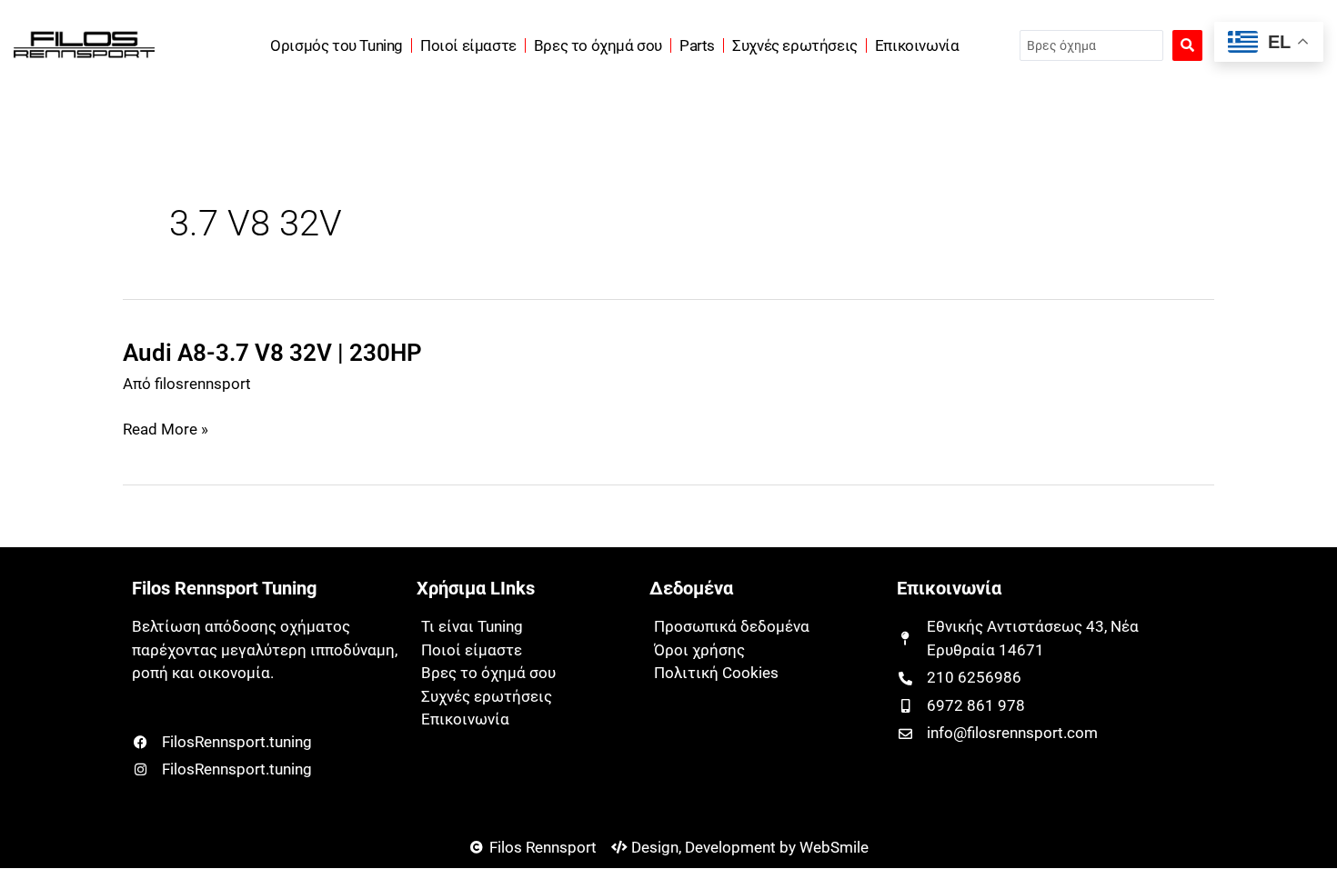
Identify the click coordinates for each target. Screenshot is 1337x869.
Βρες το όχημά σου (598, 45)
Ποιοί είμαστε (468, 45)
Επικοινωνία (917, 45)
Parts (697, 45)
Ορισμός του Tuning (336, 45)
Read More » (165, 430)
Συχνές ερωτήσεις (795, 45)
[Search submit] (1187, 45)
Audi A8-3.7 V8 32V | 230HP (272, 352)
